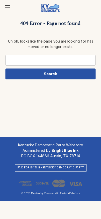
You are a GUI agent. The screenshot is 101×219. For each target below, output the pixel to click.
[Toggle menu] (7, 7)
